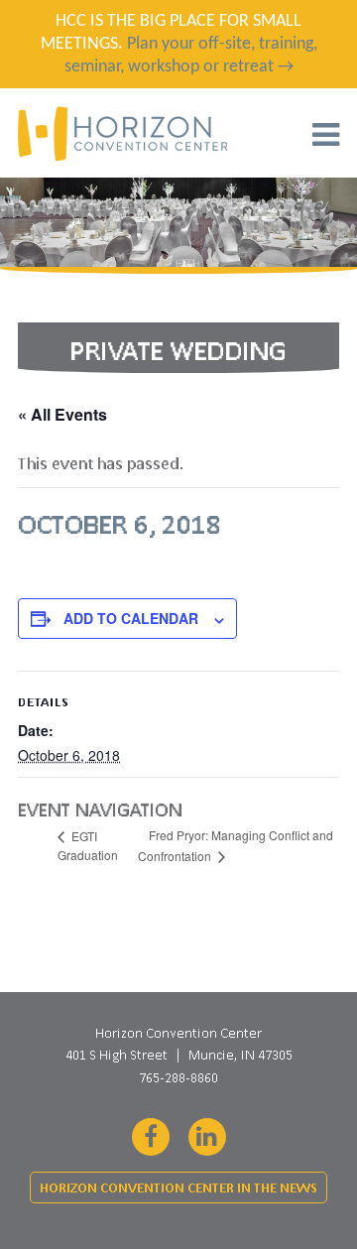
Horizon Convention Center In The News (178, 1188)
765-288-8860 (178, 1077)
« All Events (62, 414)
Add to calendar (130, 618)
